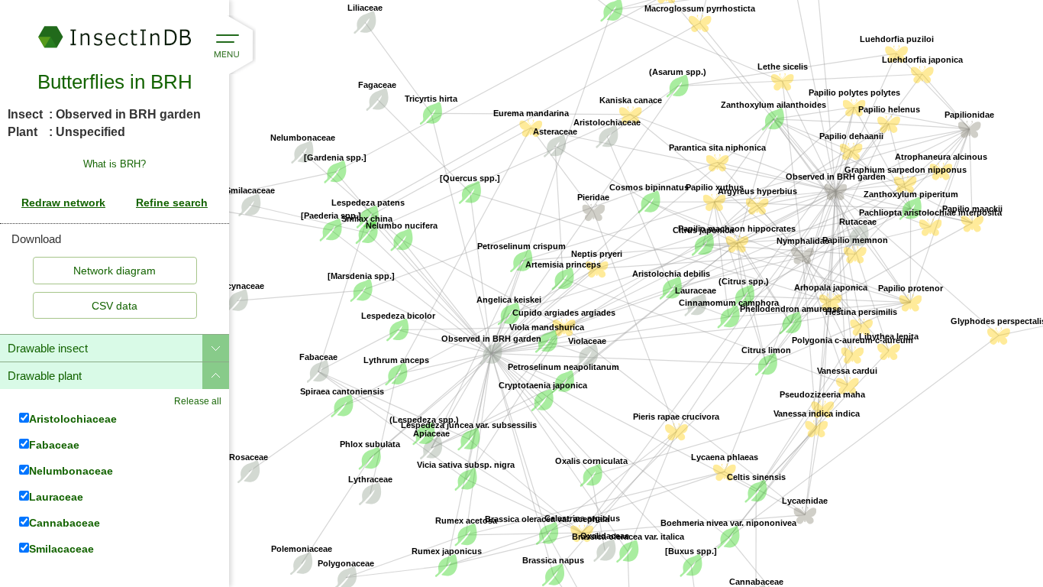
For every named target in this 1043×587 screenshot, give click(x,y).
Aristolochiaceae (73, 418)
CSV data (114, 306)
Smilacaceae (61, 548)
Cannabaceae (64, 522)
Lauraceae (56, 496)
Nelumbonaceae (71, 470)
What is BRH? (114, 164)
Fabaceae (54, 444)
